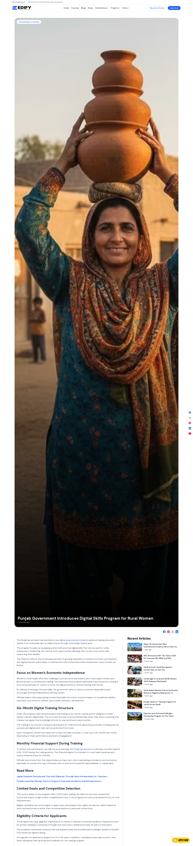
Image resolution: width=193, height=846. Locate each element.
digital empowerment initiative (73, 640)
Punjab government (82, 749)
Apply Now (174, 8)
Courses (75, 8)
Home (66, 8)
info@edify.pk (20, 2)
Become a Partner (157, 8)
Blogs (83, 8)
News (90, 8)
